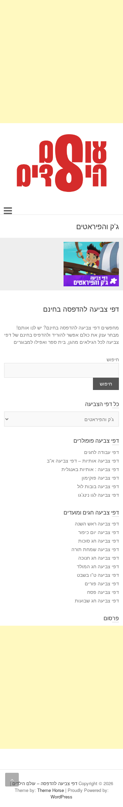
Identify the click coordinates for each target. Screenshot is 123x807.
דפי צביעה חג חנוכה (98, 557)
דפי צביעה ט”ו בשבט (98, 574)
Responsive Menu (8, 210)
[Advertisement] (61, 61)
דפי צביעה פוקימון (100, 477)
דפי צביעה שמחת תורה (95, 549)
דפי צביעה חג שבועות (97, 600)
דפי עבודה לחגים (101, 451)
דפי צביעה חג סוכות (98, 540)
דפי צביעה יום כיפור (98, 532)
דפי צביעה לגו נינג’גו (98, 494)
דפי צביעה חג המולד (98, 566)
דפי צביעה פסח (103, 591)
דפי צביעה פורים (102, 583)
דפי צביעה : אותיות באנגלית (90, 469)
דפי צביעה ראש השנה (97, 523)
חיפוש (113, 359)
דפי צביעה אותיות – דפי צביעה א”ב (83, 460)
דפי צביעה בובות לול (98, 486)
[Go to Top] (12, 779)
